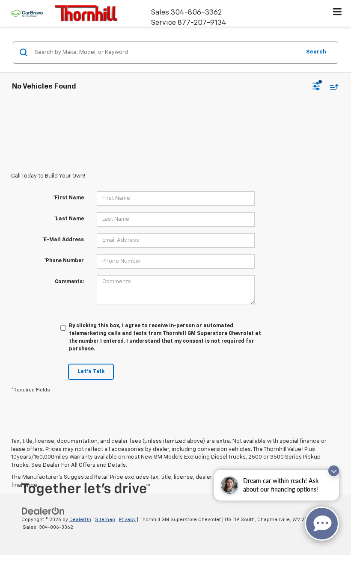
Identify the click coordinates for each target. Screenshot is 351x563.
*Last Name (69, 219)
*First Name (68, 198)
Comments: (69, 281)
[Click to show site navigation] (337, 13)
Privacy (127, 519)
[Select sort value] (332, 87)
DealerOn (80, 519)
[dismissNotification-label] (333, 470)
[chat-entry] (322, 524)
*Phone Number (64, 261)
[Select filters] (316, 87)
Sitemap (105, 519)
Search (316, 52)
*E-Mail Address (63, 240)
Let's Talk (90, 371)
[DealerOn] (43, 511)
